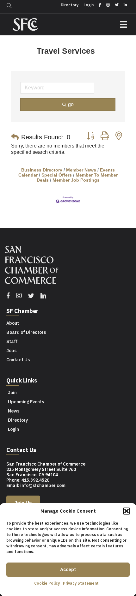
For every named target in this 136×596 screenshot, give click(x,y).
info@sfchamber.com (42, 485)
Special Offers (56, 175)
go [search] (71, 104)
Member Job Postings (76, 180)
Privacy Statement (81, 583)
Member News (81, 170)
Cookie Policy (47, 583)
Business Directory (41, 170)
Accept (68, 569)
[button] (126, 511)
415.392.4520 (35, 480)
